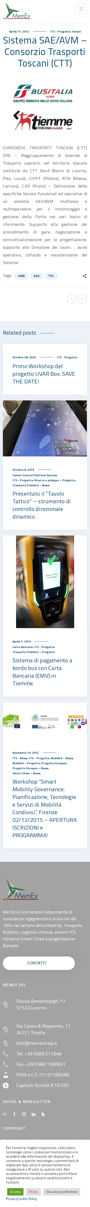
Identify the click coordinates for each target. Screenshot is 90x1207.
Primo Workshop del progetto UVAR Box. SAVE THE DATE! (43, 374)
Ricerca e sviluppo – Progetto (54, 480)
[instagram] (24, 1114)
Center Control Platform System (34, 475)
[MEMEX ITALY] (16, 11)
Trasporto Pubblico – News (31, 485)
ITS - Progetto (60, 31)
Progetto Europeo (54, 763)
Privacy (11, 1199)
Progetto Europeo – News (30, 768)
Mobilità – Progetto (26, 763)
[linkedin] (33, 1114)
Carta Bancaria (22, 647)
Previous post (72, 299)
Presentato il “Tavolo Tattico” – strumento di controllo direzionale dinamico (41, 505)
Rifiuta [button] (33, 1191)
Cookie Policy (27, 1199)
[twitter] (43, 1114)
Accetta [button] (15, 1191)
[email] (5, 1114)
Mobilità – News (62, 758)
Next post (82, 299)
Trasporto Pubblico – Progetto (33, 652)
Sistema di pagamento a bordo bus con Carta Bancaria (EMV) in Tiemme (42, 671)
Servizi (76, 31)
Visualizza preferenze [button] (61, 1191)
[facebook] (14, 1114)
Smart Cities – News (26, 773)
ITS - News (20, 758)
